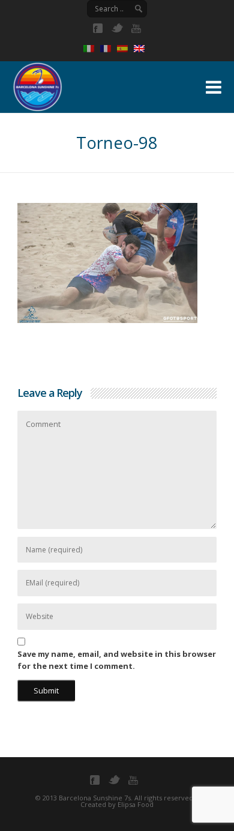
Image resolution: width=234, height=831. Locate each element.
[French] (108, 48)
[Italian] (91, 48)
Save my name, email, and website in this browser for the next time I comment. (116, 659)
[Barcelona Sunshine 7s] (98, 85)
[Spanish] (125, 48)
